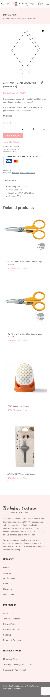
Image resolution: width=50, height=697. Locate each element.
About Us (7, 573)
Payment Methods (11, 629)
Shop (5, 583)
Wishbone (17, 689)
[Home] (4, 18)
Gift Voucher (8, 594)
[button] (43, 31)
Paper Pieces (30, 173)
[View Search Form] (2, 3)
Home (6, 567)
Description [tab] (10, 180)
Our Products (9, 578)
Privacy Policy (9, 624)
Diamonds (10, 14)
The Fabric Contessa (16, 686)
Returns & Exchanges (12, 640)
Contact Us (8, 589)
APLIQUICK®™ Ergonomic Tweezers (22, 474)
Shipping (7, 635)
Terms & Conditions (11, 619)
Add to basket (13, 135)
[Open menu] (47, 4)
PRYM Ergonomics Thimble (18, 406)
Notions (22, 173)
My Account (8, 613)
